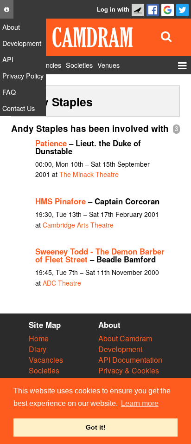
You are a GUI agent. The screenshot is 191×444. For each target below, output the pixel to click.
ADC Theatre (62, 282)
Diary (37, 349)
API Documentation (130, 359)
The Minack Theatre (89, 174)
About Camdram (125, 338)
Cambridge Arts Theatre (78, 224)
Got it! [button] (96, 427)
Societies (44, 370)
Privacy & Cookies (128, 370)
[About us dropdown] (6, 9)
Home (39, 338)
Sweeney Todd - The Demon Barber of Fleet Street (100, 255)
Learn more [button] (140, 403)
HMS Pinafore (60, 201)
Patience (51, 143)
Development (120, 349)
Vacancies (46, 359)
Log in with (113, 9)
